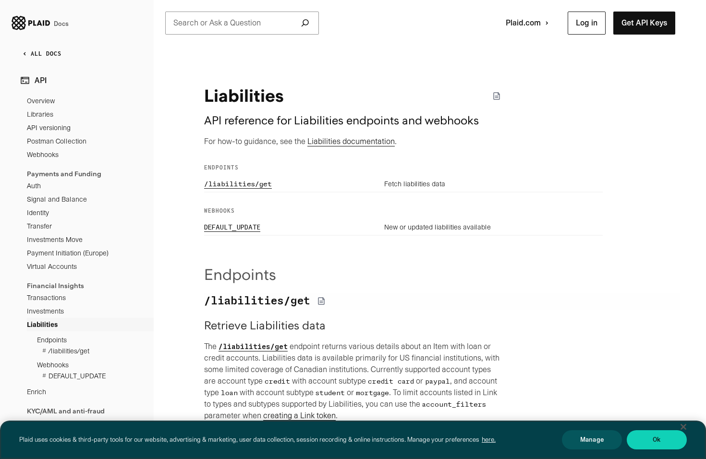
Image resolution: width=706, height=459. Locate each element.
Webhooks (43, 154)
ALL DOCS (46, 53)
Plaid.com (523, 22)
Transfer (39, 226)
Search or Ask (217, 22)
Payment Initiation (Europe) (68, 253)
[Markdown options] (496, 96)
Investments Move (55, 239)
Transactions (46, 298)
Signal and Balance (57, 199)
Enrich (36, 392)
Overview (41, 101)
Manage (592, 439)
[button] (587, 23)
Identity (38, 213)
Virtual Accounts (52, 266)
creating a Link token (299, 415)
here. (489, 439)
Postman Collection (56, 141)
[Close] (683, 426)
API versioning (49, 128)
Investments (45, 311)
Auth (34, 186)
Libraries (40, 114)
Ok (656, 439)
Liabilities (42, 324)
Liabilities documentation (351, 141)
